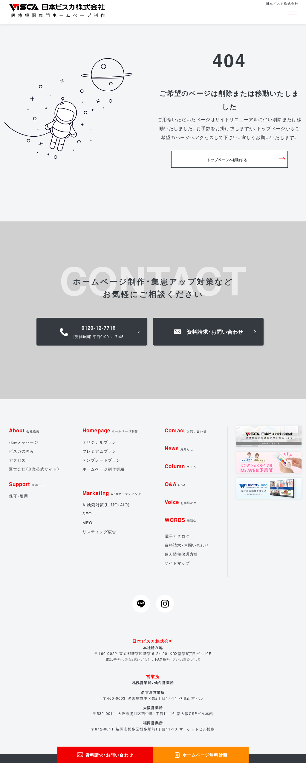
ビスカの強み (21, 451)
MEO (87, 522)
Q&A (175, 484)
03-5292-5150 (186, 659)
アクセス (17, 460)
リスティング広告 (99, 531)
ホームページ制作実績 (103, 469)
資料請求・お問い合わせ (187, 545)
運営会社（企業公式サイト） (34, 469)
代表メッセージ (23, 442)
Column (180, 466)
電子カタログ (177, 536)
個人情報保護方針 (181, 554)
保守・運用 (18, 496)
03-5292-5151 (136, 659)
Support (27, 484)
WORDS (181, 519)
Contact (186, 430)
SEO (87, 514)
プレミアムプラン (99, 451)
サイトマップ (177, 563)
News (179, 448)
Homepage (110, 430)
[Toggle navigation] (292, 12)
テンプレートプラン (101, 460)
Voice (181, 501)
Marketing (111, 493)
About (24, 430)
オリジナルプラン (99, 442)
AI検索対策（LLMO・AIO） (106, 505)
